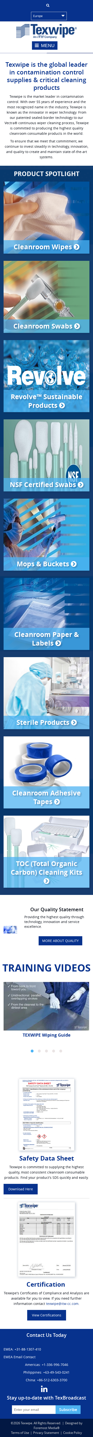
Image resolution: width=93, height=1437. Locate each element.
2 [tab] (39, 1051)
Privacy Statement (46, 1433)
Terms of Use (20, 1433)
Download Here (20, 1189)
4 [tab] (53, 1051)
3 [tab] (46, 1051)
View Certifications (46, 1315)
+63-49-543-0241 (56, 1372)
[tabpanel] (46, 1012)
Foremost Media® (47, 1428)
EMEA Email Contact (20, 1357)
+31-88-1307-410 (28, 1349)
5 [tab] (60, 1051)
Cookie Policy (72, 1433)
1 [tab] (32, 1051)
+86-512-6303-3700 (52, 1380)
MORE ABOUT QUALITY (60, 940)
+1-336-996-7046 (55, 1364)
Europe (38, 16)
